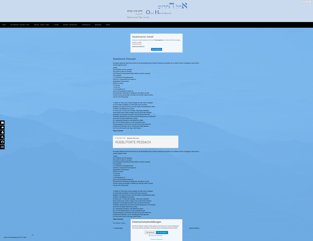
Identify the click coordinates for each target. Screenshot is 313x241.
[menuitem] (4, 25)
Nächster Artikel (194, 228)
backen (118, 223)
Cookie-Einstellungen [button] (156, 235)
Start (4, 24)
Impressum (98, 24)
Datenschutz (86, 24)
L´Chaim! (56, 24)
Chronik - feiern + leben (41, 24)
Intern (108, 24)
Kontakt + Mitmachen (70, 24)
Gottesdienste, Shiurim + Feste (19, 24)
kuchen (123, 223)
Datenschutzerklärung (138, 46)
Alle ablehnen (150, 232)
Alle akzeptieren (156, 49)
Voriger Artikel (118, 228)
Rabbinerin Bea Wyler (133, 138)
